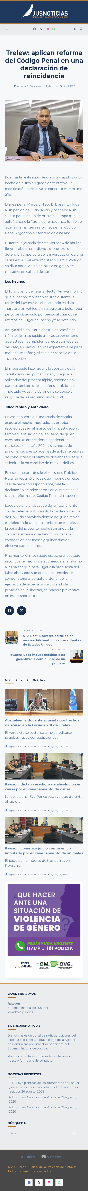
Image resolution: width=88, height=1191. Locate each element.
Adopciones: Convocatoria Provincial (34, 1097)
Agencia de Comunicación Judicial (35, 86)
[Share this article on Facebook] (9, 610)
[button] (44, 929)
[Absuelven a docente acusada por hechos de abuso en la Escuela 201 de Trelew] (44, 702)
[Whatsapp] (53, 29)
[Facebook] (34, 29)
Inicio (31, 1157)
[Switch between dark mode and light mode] (75, 29)
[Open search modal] (81, 29)
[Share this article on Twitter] (21, 610)
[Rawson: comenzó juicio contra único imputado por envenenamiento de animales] (44, 830)
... (58, 738)
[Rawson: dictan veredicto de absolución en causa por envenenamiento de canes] (44, 766)
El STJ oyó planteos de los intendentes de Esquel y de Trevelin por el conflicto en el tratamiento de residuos (44, 1087)
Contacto (54, 1156)
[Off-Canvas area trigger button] (7, 29)
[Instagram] (47, 29)
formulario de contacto (36, 1060)
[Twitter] (41, 29)
